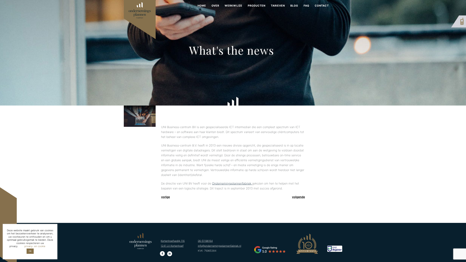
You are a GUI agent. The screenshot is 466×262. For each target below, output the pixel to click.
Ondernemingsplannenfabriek (232, 183)
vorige (165, 197)
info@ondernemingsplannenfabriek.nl (219, 245)
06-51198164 (205, 240)
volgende (298, 197)
